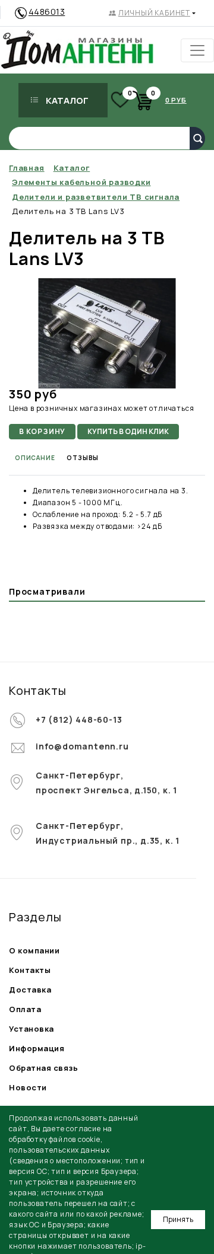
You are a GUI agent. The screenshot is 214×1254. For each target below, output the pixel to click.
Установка (31, 1028)
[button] (152, 13)
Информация (36, 1048)
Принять (178, 1219)
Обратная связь (43, 1067)
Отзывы (83, 458)
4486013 (47, 11)
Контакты (30, 970)
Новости (28, 1087)
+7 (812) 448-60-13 (79, 719)
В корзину (42, 431)
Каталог (67, 100)
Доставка (30, 989)
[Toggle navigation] (197, 50)
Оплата (25, 1009)
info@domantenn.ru (82, 746)
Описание (35, 458)
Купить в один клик (128, 431)
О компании (34, 950)
